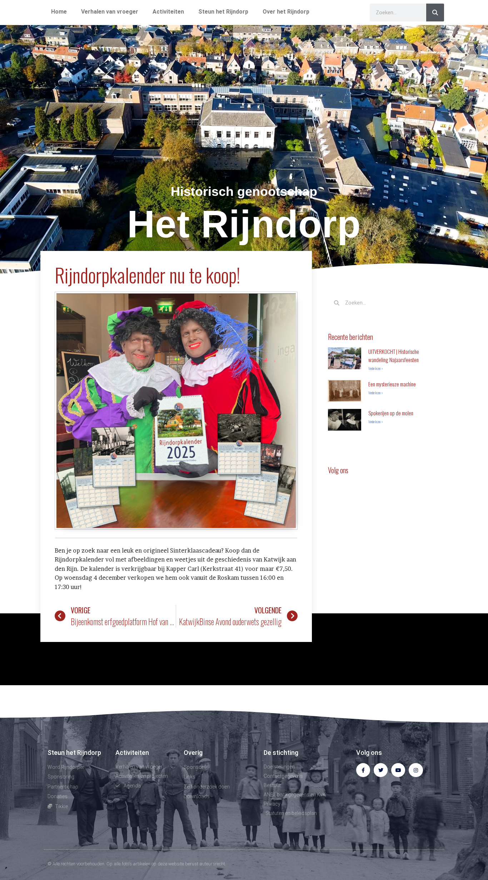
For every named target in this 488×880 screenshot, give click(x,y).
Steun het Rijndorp (223, 11)
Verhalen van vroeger (109, 11)
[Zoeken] (435, 12)
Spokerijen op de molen (390, 413)
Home (59, 11)
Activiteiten (168, 11)
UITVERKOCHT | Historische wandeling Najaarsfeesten (393, 355)
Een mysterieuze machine (392, 384)
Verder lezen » (375, 368)
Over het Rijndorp (286, 11)
